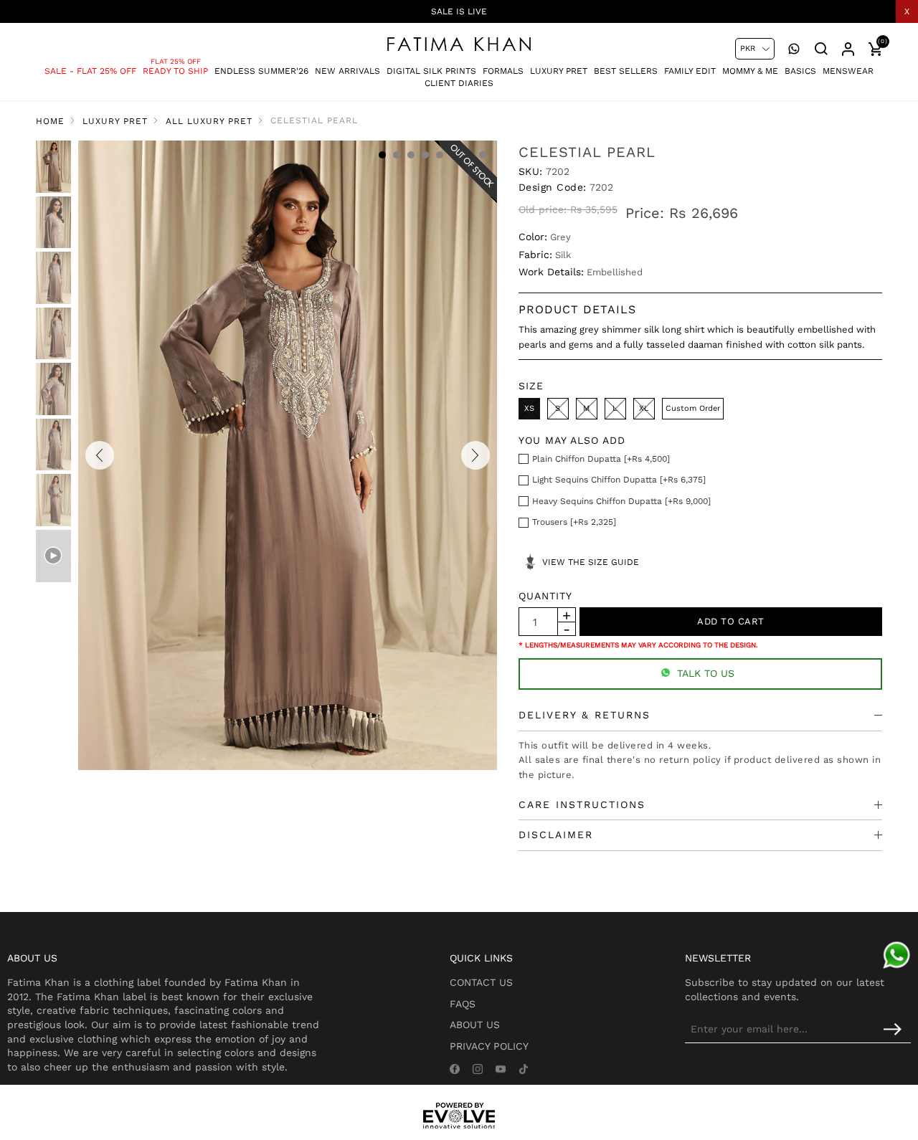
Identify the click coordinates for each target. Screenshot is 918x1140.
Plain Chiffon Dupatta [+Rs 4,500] (601, 459)
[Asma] (896, 955)
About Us (475, 1024)
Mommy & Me (750, 71)
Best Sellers (626, 71)
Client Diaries (459, 83)
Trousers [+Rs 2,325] (574, 522)
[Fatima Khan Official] (459, 44)
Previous (99, 455)
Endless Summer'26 (261, 71)
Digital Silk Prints (431, 71)
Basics (800, 71)
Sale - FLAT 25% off (90, 71)
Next (475, 455)
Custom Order (693, 408)
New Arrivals (347, 71)
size (531, 385)
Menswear (848, 71)
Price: (644, 213)
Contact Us (481, 982)
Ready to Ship (175, 71)
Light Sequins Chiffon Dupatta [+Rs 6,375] (619, 480)
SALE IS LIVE (459, 11)
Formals (503, 71)
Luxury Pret (558, 71)
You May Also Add (572, 440)
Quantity (545, 596)
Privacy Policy (489, 1046)
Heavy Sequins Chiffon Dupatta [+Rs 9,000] (621, 501)
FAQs (462, 1004)
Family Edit (690, 71)
